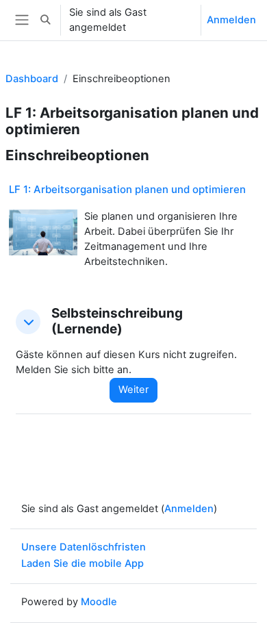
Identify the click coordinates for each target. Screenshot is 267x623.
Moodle (99, 602)
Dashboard (31, 79)
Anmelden (231, 20)
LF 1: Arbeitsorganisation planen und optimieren (127, 189)
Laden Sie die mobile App (82, 563)
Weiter (133, 389)
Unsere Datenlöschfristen (83, 547)
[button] (45, 20)
